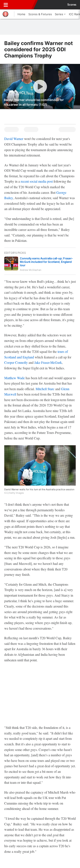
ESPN (22, 4)
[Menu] (6, 4)
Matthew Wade (14, 378)
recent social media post (37, 181)
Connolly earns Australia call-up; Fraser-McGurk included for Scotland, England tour (46, 262)
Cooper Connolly (16, 362)
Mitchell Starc (45, 389)
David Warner (13, 138)
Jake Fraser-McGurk (48, 362)
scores (71, 4)
